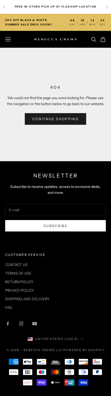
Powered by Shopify (83, 350)
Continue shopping (55, 119)
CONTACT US (16, 264)
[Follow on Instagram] (21, 323)
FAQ (8, 307)
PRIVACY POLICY (19, 290)
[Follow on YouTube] (34, 323)
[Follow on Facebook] (7, 323)
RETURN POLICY (19, 281)
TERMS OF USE (18, 273)
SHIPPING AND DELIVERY (27, 299)
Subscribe (55, 226)
